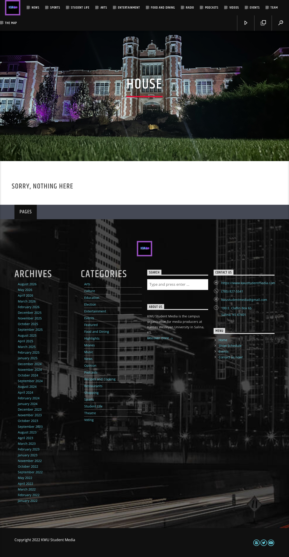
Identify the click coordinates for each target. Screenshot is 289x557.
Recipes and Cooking (100, 379)
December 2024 (30, 364)
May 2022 (25, 478)
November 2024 (30, 369)
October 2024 (28, 375)
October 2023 (28, 421)
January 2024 (27, 404)
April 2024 (25, 392)
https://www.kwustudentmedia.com (248, 283)
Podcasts (211, 7)
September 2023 (30, 426)
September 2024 (30, 381)
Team (274, 7)
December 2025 (30, 312)
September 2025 (30, 329)
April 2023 (25, 438)
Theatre (90, 413)
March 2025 (27, 347)
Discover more (158, 338)
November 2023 (30, 415)
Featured (91, 325)
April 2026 (25, 295)
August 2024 (27, 386)
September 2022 (30, 472)
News (35, 7)
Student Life (80, 7)
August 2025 (27, 335)
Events (255, 7)
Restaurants (93, 386)
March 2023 (27, 443)
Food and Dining (163, 7)
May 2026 (25, 290)
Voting (89, 420)
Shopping (91, 392)
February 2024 (29, 398)
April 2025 (25, 341)
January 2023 (27, 455)
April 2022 (25, 483)
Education (91, 297)
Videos (234, 7)
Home (223, 340)
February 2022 (29, 495)
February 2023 (29, 449)
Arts (103, 7)
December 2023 (30, 409)
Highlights (92, 338)
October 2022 (28, 466)
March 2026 (27, 301)
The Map (11, 23)
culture (89, 291)
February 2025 (29, 352)
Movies (89, 345)
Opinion (90, 365)
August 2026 (27, 284)
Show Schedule (230, 345)
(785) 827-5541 (232, 291)
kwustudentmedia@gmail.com (244, 300)
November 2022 (30, 461)
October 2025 (28, 324)
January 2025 (27, 358)
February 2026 (29, 307)
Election (90, 304)
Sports (55, 7)
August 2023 (27, 432)
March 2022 (27, 489)
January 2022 (27, 500)
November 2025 (30, 318)
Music (88, 352)
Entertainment (129, 7)
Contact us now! (231, 357)
